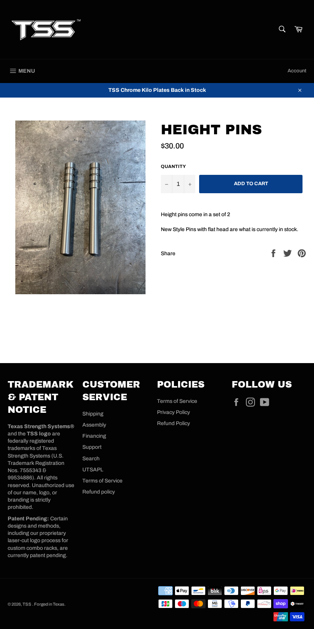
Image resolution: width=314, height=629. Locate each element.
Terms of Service (102, 481)
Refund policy (98, 492)
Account (297, 70)
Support (91, 447)
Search (91, 458)
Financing (94, 436)
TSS (27, 604)
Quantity (173, 166)
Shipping (92, 414)
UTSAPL (92, 470)
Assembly (94, 425)
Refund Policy (173, 423)
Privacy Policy (173, 412)
